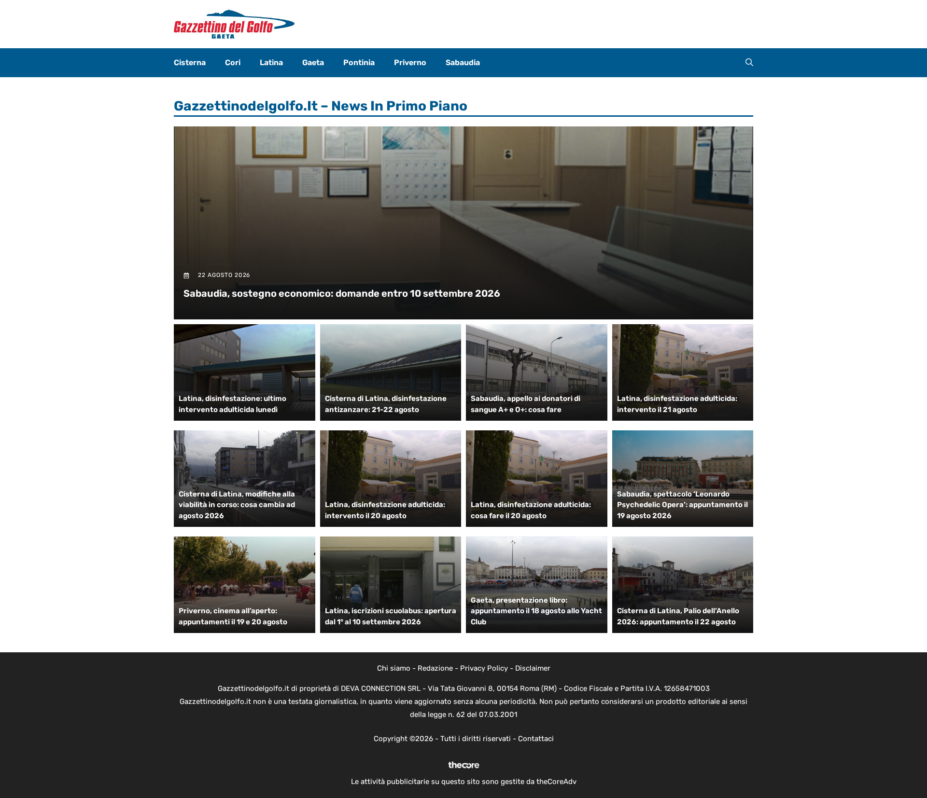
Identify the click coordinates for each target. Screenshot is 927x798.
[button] (749, 62)
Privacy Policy (484, 668)
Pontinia (359, 62)
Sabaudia (463, 62)
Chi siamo (393, 668)
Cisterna (190, 62)
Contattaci (536, 738)
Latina (271, 62)
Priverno (410, 62)
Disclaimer (532, 668)
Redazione (435, 668)
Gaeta (313, 62)
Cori (232, 62)
